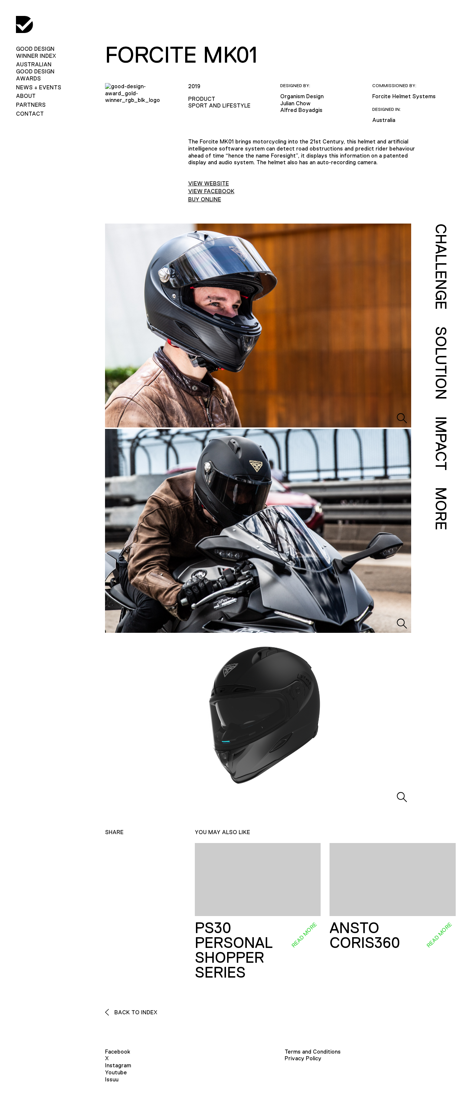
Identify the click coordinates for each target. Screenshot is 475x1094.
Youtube (116, 1072)
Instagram (118, 1065)
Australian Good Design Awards (35, 71)
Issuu (111, 1079)
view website (208, 183)
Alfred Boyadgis (301, 110)
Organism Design (302, 96)
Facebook (117, 1051)
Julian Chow (295, 103)
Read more (304, 934)
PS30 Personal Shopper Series (233, 950)
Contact (30, 113)
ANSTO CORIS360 (365, 935)
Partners (31, 105)
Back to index (135, 1012)
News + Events (38, 87)
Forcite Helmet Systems (404, 96)
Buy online (204, 199)
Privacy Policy (303, 1058)
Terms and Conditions (313, 1051)
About (26, 96)
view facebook (211, 191)
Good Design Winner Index (36, 52)
